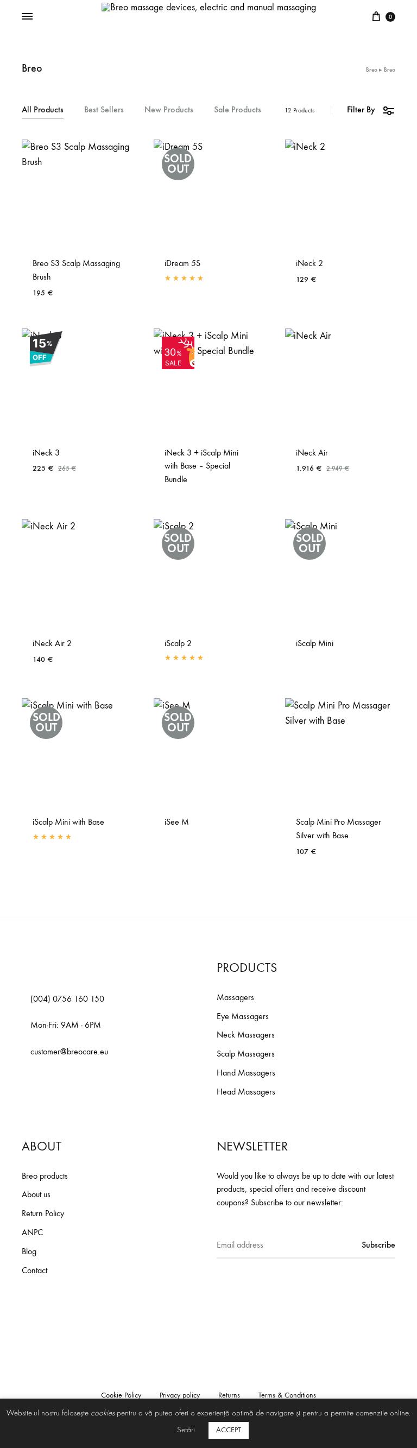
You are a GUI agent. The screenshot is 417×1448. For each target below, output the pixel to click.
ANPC (32, 1232)
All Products (43, 110)
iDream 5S (182, 263)
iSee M (177, 822)
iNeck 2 (309, 263)
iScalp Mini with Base (68, 822)
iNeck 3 (46, 452)
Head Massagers (246, 1091)
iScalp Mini (314, 643)
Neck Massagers (246, 1034)
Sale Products (237, 110)
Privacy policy (180, 1395)
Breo (371, 69)
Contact (34, 1270)
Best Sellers (104, 110)
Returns (229, 1395)
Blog (29, 1251)
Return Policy (43, 1213)
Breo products (45, 1176)
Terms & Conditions (287, 1395)
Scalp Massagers (246, 1053)
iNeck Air (312, 452)
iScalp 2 (178, 643)
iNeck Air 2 (52, 643)
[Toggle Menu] (27, 17)
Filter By (361, 109)
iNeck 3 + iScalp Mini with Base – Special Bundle (201, 466)
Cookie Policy (121, 1395)
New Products (168, 110)
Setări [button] (186, 1429)
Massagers (235, 997)
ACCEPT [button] (228, 1429)
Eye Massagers (243, 1016)
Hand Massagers (246, 1072)
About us (36, 1194)
